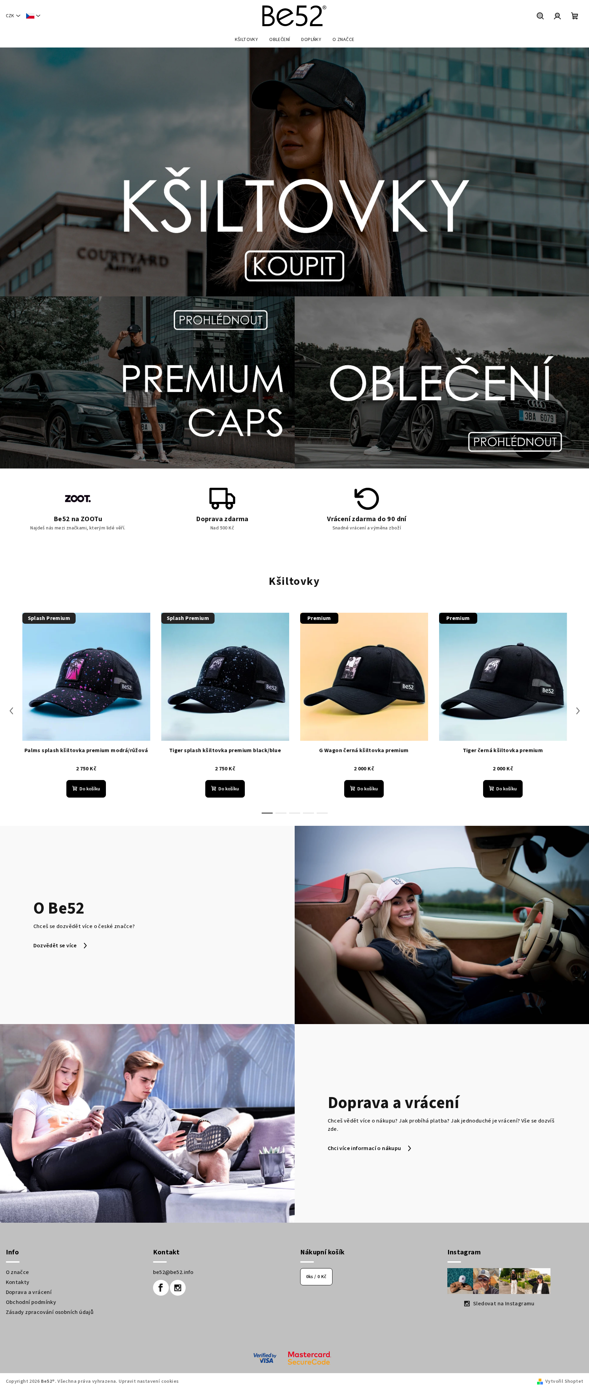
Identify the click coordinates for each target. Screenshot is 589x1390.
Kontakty (18, 1282)
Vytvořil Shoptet (564, 1381)
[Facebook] (161, 1288)
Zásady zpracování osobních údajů (50, 1312)
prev (11, 710)
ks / (316, 1276)
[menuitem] (246, 40)
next (577, 710)
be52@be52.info (173, 1272)
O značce (17, 1272)
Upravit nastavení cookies (148, 1381)
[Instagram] (178, 1288)
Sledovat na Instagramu (504, 1303)
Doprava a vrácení (29, 1292)
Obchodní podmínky (31, 1302)
